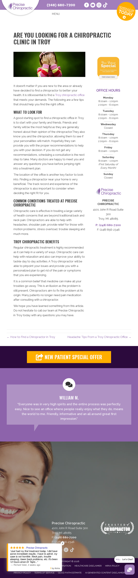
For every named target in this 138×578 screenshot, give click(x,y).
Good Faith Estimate (70, 572)
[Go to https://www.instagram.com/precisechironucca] (98, 6)
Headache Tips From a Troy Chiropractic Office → (99, 337)
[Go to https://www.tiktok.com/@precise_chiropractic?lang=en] (105, 5)
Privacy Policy (22, 572)
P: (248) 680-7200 (108, 225)
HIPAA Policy (112, 566)
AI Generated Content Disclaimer (105, 572)
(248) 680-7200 (61, 5)
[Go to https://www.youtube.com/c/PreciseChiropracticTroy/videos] (92, 6)
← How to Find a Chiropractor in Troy (31, 337)
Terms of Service (44, 572)
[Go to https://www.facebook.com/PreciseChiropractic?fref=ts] (86, 6)
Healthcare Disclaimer (88, 566)
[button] (69, 357)
